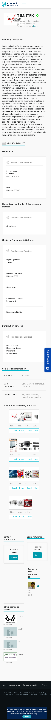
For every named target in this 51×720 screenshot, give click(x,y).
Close (27, 716)
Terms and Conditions (31, 685)
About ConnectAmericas (11, 685)
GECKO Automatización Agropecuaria (21, 641)
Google (44, 693)
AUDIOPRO (21, 628)
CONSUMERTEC (21, 653)
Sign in (14, 557)
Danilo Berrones (21, 616)
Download (16, 430)
